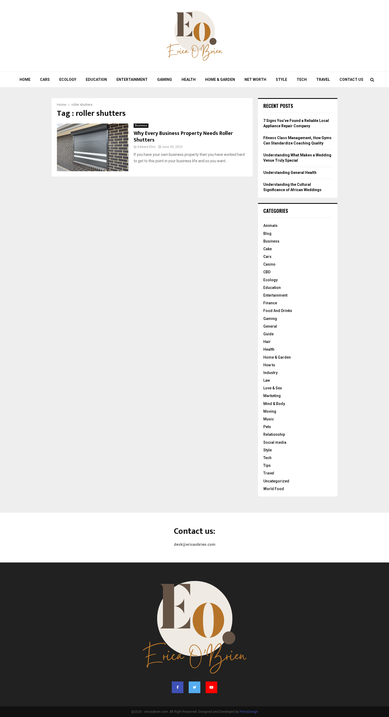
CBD (266, 272)
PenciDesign (248, 712)
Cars (45, 79)
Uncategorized (276, 481)
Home (25, 79)
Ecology (67, 79)
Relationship (274, 434)
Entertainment (132, 79)
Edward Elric (147, 147)
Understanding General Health (289, 172)
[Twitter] (194, 687)
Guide (268, 334)
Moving (269, 411)
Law (266, 380)
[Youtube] (211, 687)
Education (96, 79)
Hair (267, 342)
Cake (267, 249)
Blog (267, 233)
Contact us (351, 79)
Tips (267, 465)
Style (281, 79)
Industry (270, 373)
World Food (273, 489)
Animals (270, 225)
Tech (302, 79)
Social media (274, 442)
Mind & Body (274, 404)
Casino (269, 264)
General (270, 326)
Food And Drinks (277, 311)
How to (269, 365)
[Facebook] (177, 687)
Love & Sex (272, 388)
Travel (323, 79)
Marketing (272, 396)
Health (189, 79)
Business (141, 125)
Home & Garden (220, 79)
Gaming (164, 79)
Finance (270, 303)
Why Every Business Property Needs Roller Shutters (183, 136)
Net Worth (255, 79)
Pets (267, 427)
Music (268, 419)
